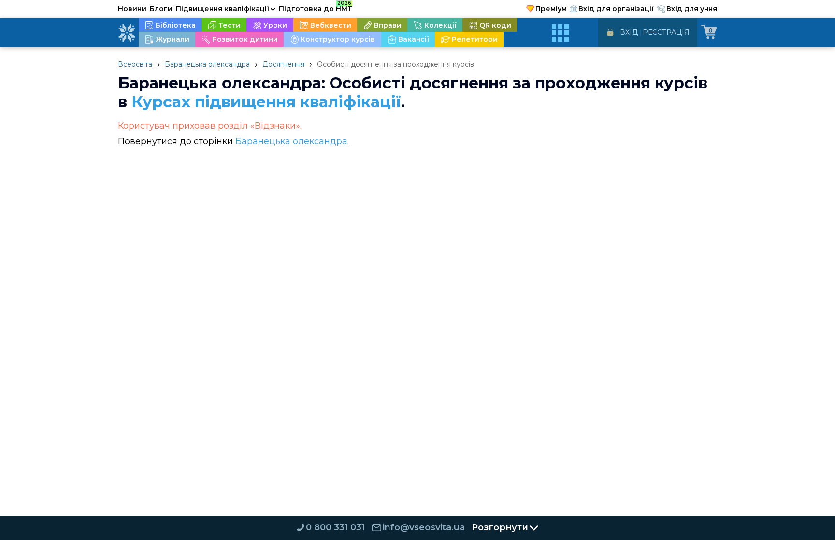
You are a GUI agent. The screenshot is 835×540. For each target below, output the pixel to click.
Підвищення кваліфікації (225, 8)
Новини (132, 8)
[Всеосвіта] (126, 33)
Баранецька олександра (207, 64)
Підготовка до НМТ (315, 7)
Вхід (629, 32)
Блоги (161, 8)
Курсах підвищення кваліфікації (266, 101)
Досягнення (283, 64)
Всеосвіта (135, 64)
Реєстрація (666, 32)
